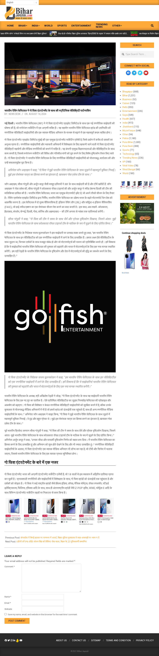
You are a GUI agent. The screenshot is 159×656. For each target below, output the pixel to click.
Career (126, 103)
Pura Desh (128, 146)
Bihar (125, 95)
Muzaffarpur (129, 130)
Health (126, 118)
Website (8, 609)
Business (127, 99)
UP (124, 161)
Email (8, 603)
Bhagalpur (128, 91)
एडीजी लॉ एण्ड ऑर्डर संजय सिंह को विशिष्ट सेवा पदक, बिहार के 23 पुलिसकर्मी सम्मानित (51, 541)
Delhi (125, 107)
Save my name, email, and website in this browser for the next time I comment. (42, 614)
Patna (125, 138)
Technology (128, 153)
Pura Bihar (128, 142)
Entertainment (130, 111)
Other (125, 134)
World (125, 173)
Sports (126, 150)
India (125, 122)
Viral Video (128, 165)
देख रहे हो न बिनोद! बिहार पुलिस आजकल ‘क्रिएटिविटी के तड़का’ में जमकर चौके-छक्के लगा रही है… (79, 33)
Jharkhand (128, 126)
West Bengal (129, 169)
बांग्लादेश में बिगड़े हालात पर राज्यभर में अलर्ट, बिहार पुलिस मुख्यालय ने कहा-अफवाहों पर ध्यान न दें (60, 537)
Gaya (125, 115)
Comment (10, 566)
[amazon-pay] (60, 510)
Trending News (130, 157)
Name (8, 597)
